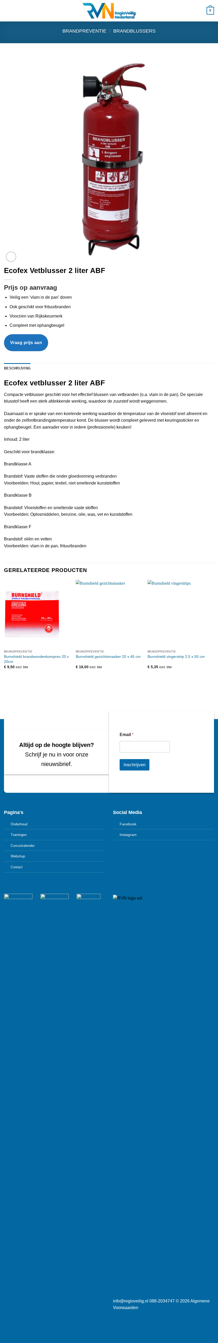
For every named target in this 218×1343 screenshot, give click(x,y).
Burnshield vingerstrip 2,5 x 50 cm (176, 656)
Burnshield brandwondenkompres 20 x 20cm (36, 659)
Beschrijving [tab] (17, 368)
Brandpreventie (84, 31)
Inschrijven (134, 764)
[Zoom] (11, 257)
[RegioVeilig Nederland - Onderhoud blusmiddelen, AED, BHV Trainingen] (109, 11)
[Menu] (7, 10)
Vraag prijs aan (26, 342)
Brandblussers (134, 31)
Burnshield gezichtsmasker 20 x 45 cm (108, 656)
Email (126, 734)
